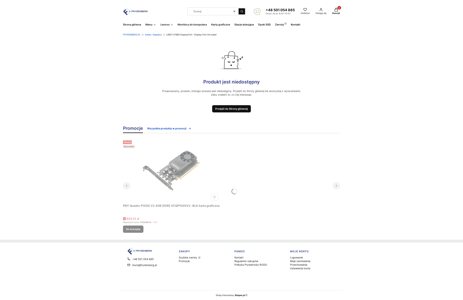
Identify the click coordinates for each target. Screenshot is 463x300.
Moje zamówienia (300, 261)
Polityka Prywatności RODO (250, 264)
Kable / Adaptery (153, 34)
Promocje (184, 261)
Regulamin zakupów (246, 261)
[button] (242, 11)
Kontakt (238, 257)
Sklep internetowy (230, 295)
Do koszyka (133, 229)
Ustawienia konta (300, 268)
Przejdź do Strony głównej (231, 108)
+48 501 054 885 (280, 10)
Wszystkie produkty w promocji (166, 128)
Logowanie (296, 257)
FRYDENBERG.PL (132, 34)
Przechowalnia (298, 264)
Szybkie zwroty (188, 257)
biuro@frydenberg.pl (144, 265)
